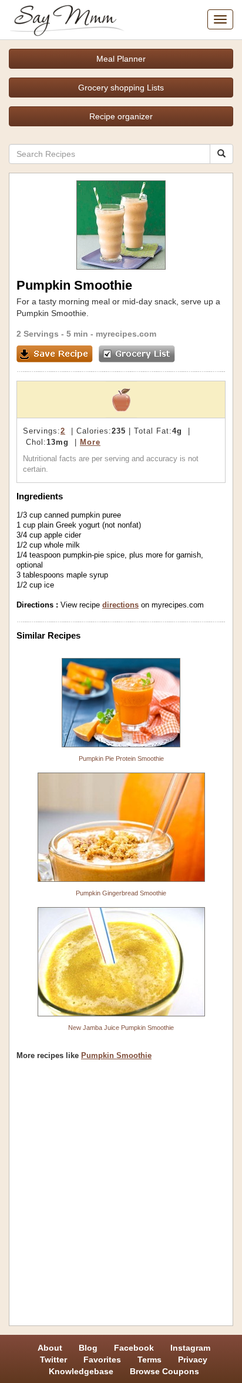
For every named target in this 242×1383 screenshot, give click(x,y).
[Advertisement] (121, 1197)
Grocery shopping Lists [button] (121, 87)
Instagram (190, 1347)
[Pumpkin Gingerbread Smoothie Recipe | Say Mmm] (121, 827)
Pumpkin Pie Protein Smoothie (121, 758)
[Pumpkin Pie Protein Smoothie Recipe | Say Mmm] (121, 702)
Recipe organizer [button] (121, 116)
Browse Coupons (164, 1371)
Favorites (102, 1359)
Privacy (192, 1359)
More (90, 442)
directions (120, 604)
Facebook (134, 1347)
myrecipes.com (126, 333)
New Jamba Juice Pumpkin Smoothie (121, 1027)
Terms (149, 1359)
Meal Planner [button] (121, 58)
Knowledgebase (81, 1371)
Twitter (53, 1359)
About (50, 1347)
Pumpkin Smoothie (116, 1055)
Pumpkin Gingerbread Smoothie (121, 893)
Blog (88, 1347)
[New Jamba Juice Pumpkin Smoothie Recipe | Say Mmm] (121, 961)
